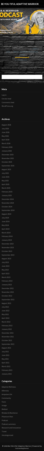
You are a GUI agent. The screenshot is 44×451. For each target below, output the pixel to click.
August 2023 (6, 258)
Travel (4, 431)
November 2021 (8, 336)
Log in (4, 95)
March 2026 (6, 143)
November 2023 (8, 247)
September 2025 (8, 166)
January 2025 (7, 195)
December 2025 (8, 154)
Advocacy (5, 390)
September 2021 (8, 344)
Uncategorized (7, 435)
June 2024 (5, 221)
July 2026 (5, 128)
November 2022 (8, 292)
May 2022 (5, 314)
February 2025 (7, 192)
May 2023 (5, 270)
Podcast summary (9, 424)
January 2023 (7, 284)
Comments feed (8, 102)
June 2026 (5, 132)
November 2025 (8, 158)
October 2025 (7, 162)
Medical (5, 409)
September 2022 (8, 299)
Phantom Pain (7, 416)
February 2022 (7, 325)
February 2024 (7, 236)
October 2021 (7, 340)
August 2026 (6, 125)
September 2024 (8, 210)
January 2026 (7, 151)
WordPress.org (7, 106)
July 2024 (5, 218)
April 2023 (5, 273)
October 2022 (7, 296)
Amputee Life (7, 394)
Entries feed (6, 99)
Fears (4, 402)
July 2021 (5, 351)
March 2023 (6, 277)
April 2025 (5, 184)
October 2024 (7, 206)
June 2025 (5, 177)
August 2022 (6, 303)
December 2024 (8, 199)
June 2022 (5, 310)
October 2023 (7, 251)
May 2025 (5, 180)
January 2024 (7, 240)
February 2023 (7, 281)
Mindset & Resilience (10, 413)
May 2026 (5, 136)
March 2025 (6, 188)
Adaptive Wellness (9, 387)
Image (4, 405)
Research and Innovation (11, 428)
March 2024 (6, 232)
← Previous (21, 60)
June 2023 (5, 266)
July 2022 (5, 307)
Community (6, 398)
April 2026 (5, 139)
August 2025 (6, 169)
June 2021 (5, 355)
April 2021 (5, 363)
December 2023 (8, 244)
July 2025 (5, 173)
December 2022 (8, 288)
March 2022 (6, 322)
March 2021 (6, 366)
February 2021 (7, 370)
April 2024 (5, 229)
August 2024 (6, 214)
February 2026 (7, 147)
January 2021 (7, 374)
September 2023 (8, 255)
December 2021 (8, 333)
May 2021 (5, 359)
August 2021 (6, 348)
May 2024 (5, 225)
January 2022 (7, 329)
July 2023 (5, 262)
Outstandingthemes (22, 448)
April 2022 (5, 318)
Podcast (5, 420)
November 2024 (8, 203)
